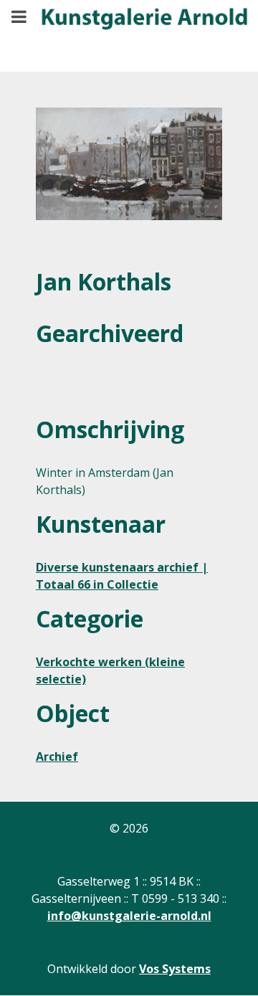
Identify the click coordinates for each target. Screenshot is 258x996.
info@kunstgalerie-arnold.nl (129, 916)
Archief (57, 756)
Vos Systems (175, 969)
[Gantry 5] (134, 25)
